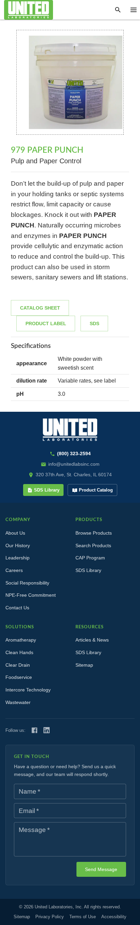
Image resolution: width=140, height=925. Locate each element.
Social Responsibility (27, 583)
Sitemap (84, 665)
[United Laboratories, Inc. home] (28, 10)
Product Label (45, 323)
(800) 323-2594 (74, 453)
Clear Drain (17, 665)
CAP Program (90, 557)
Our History (17, 545)
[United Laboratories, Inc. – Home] (70, 430)
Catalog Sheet (40, 308)
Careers (14, 570)
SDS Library (46, 490)
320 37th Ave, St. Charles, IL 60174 (74, 474)
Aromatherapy (20, 640)
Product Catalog (96, 490)
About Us (15, 533)
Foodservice (18, 677)
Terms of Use (82, 916)
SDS (94, 323)
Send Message (101, 869)
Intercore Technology (28, 689)
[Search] (117, 9)
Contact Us (17, 607)
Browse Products (93, 533)
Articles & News (92, 640)
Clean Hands (19, 652)
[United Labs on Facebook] (34, 730)
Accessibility (113, 916)
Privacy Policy (49, 916)
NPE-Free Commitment (30, 595)
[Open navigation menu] (133, 9)
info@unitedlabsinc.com (74, 464)
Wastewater (18, 702)
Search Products (93, 545)
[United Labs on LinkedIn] (46, 730)
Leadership (17, 557)
